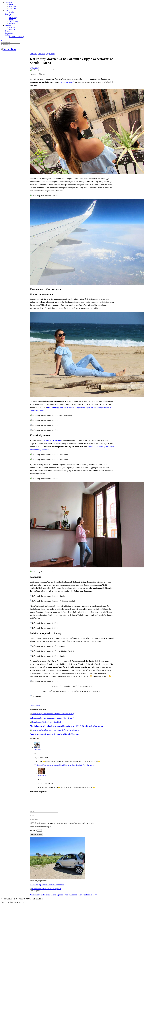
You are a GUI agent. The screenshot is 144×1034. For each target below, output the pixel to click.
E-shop (7, 35)
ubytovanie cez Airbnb (51, 440)
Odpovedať (38, 749)
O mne (7, 31)
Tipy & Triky (13, 21)
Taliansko (12, 8)
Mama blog (13, 18)
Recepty (12, 23)
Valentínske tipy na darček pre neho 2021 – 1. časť (52, 718)
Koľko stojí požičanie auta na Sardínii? (47, 885)
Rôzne (11, 16)
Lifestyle (8, 14)
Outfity (11, 12)
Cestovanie (8, 2)
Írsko (11, 4)
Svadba (11, 20)
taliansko (38, 705)
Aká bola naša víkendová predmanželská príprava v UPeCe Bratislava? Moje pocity (66, 726)
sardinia (32, 705)
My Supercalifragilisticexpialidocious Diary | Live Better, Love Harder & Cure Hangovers (64, 765)
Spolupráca (9, 33)
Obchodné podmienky (16, 37)
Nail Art (12, 27)
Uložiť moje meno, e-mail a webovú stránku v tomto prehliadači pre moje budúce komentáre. (63, 823)
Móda (7, 10)
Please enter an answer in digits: (40, 827)
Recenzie (12, 29)
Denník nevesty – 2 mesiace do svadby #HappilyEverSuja (54, 734)
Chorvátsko (13, 6)
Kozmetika (8, 25)
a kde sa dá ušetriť (67, 82)
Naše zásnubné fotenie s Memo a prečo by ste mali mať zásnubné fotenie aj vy (63, 895)
